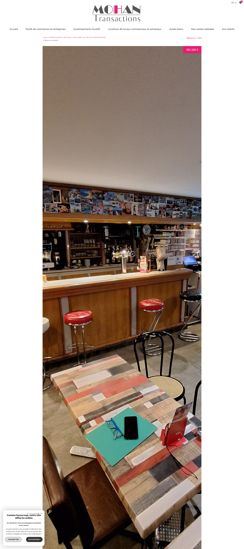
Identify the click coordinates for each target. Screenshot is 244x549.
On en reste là (33, 513)
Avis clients (228, 29)
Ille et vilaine (67, 37)
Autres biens (176, 29)
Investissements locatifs (86, 29)
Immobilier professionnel (56, 37)
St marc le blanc (77, 37)
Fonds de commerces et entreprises (46, 29)
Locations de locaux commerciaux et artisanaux (134, 29)
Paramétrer (13, 539)
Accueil (14, 29)
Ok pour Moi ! (34, 539)
